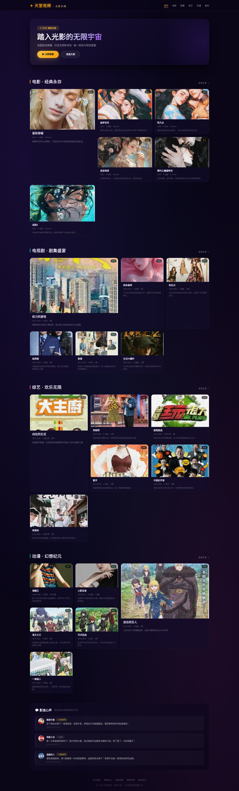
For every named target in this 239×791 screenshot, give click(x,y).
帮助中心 (108, 780)
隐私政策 (119, 780)
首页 (166, 5)
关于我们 (97, 780)
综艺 (191, 5)
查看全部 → (203, 83)
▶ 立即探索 (48, 54)
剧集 (182, 5)
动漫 (199, 5)
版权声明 (131, 780)
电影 (174, 5)
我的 (207, 5)
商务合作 (142, 780)
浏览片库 (70, 54)
